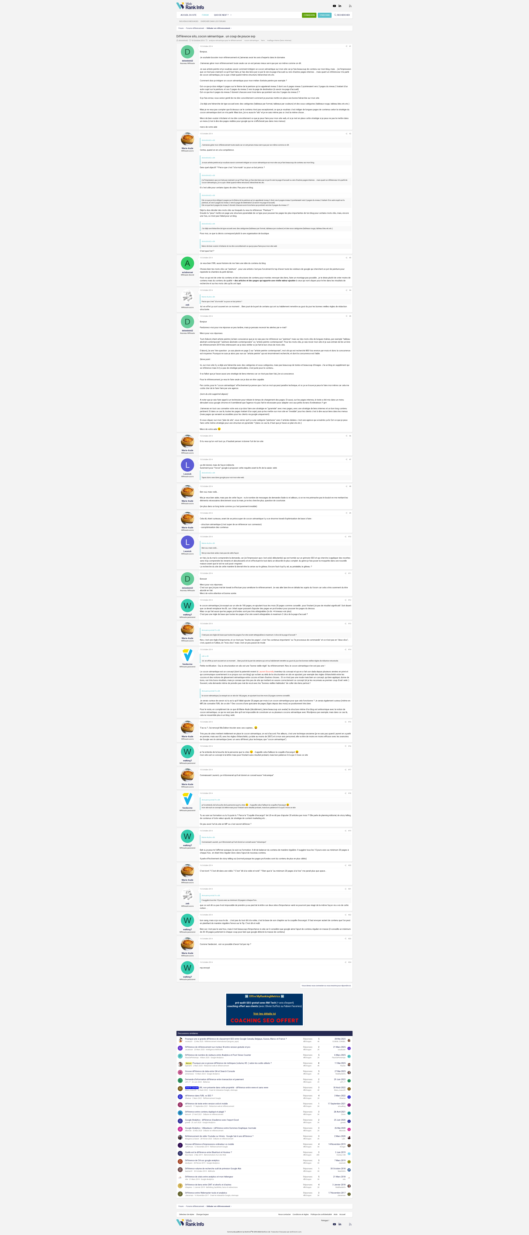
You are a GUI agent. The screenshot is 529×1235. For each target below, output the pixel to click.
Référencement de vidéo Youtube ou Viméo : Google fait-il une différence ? (219, 1136)
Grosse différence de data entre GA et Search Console (210, 1071)
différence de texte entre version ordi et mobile (206, 1103)
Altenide (188, 1131)
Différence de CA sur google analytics (202, 1160)
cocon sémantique (251, 40)
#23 (349, 939)
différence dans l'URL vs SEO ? (199, 1095)
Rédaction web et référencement (216, 1066)
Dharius (188, 1098)
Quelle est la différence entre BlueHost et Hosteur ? (208, 1152)
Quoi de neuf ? (221, 15)
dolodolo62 (183, 40)
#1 (350, 46)
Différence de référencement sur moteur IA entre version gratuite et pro (217, 1047)
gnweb (187, 1123)
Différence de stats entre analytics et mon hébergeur (209, 1176)
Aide (335, 1214)
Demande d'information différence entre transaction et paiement (214, 1079)
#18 (349, 793)
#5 (350, 316)
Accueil (342, 1214)
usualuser (189, 1050)
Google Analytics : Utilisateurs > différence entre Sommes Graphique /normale (220, 1128)
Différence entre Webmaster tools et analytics (206, 1193)
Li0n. (344, 1139)
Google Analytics (217, 1058)
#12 (349, 600)
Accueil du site (188, 15)
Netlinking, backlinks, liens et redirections (222, 1187)
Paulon (343, 1066)
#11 (349, 573)
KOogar (343, 1147)
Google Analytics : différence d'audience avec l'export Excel (212, 1120)
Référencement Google (212, 1098)
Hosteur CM (341, 1155)
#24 (349, 962)
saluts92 (188, 1106)
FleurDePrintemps (192, 1058)
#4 (350, 290)
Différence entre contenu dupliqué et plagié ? (205, 1112)
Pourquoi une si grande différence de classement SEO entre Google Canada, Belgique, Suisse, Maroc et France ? (236, 1039)
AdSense (206, 1082)
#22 (349, 915)
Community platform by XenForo (249, 1232)
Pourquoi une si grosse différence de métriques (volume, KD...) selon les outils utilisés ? (232, 1063)
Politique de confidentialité (321, 1214)
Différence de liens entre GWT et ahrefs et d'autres (208, 1184)
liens (263, 40)
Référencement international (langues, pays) (222, 1041)
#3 (350, 258)
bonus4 (188, 1114)
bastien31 (189, 1171)
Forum (205, 15)
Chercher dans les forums (213, 21)
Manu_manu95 (190, 1090)
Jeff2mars (189, 1147)
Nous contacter (284, 1214)
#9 (350, 513)
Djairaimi (188, 1066)
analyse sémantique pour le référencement (225, 40)
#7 (350, 459)
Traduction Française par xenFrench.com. (286, 1232)
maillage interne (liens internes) (279, 40)
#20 (349, 865)
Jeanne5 (342, 1163)
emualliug (342, 1106)
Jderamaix (189, 1195)
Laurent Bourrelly (266, 671)
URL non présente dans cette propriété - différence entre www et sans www (233, 1087)
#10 (349, 537)
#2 (350, 134)
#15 (349, 722)
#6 (350, 436)
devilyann (188, 1163)
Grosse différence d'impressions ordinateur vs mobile (209, 1144)
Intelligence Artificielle (214, 1050)
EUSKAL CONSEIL (339, 1041)
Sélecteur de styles (186, 1214)
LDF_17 (188, 1082)
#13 (349, 624)
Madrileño (342, 1171)
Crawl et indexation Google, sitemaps (223, 1090)
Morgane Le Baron (192, 1139)
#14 (349, 650)
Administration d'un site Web (215, 1155)
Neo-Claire (189, 1155)
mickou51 (189, 1041)
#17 (349, 770)
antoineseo (189, 1074)
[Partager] (346, 46)
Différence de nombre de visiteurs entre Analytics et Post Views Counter (218, 1055)
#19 (349, 831)
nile (186, 1179)
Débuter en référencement (213, 1114)
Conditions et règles (301, 1214)
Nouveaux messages (188, 21)
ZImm (343, 1114)
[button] (231, 15)
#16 (349, 746)
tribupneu (188, 1187)
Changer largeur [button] (202, 1214)
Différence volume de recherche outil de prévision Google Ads (213, 1168)
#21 (349, 889)
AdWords (211, 1171)
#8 (350, 486)
